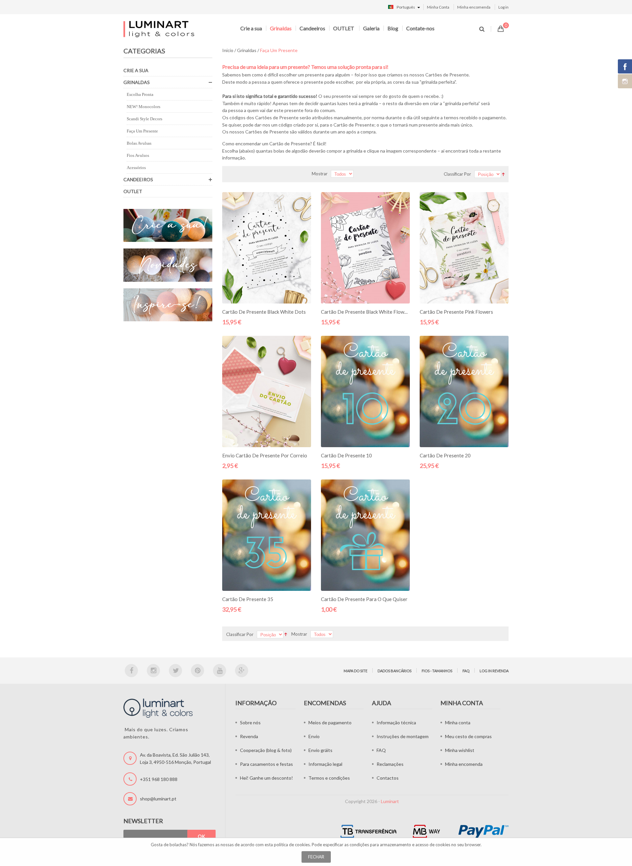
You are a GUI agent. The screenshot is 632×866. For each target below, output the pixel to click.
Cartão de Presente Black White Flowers (366, 312)
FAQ (465, 671)
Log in (503, 7)
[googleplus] (241, 670)
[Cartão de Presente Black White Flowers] (365, 247)
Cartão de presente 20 (445, 455)
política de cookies (292, 844)
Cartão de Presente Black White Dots (264, 312)
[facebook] (131, 670)
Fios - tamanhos (437, 671)
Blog (392, 28)
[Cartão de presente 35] (266, 535)
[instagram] (153, 670)
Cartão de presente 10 (346, 455)
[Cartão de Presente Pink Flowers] (464, 247)
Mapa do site (355, 671)
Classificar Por (457, 174)
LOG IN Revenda (494, 671)
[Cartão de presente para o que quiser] (365, 535)
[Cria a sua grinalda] (167, 225)
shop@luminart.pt (158, 798)
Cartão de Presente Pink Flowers (456, 312)
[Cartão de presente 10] (365, 391)
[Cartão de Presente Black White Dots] (266, 247)
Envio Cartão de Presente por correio (264, 455)
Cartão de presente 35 (247, 599)
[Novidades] (167, 265)
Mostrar (320, 173)
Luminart (390, 801)
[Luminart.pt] (159, 28)
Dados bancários (394, 671)
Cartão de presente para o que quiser (364, 599)
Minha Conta (438, 7)
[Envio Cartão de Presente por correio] (266, 391)
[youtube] (219, 670)
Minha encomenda (473, 7)
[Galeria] (167, 305)
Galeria (371, 28)
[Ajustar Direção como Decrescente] (503, 173)
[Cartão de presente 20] (464, 391)
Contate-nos (420, 28)
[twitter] (175, 670)
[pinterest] (197, 670)
